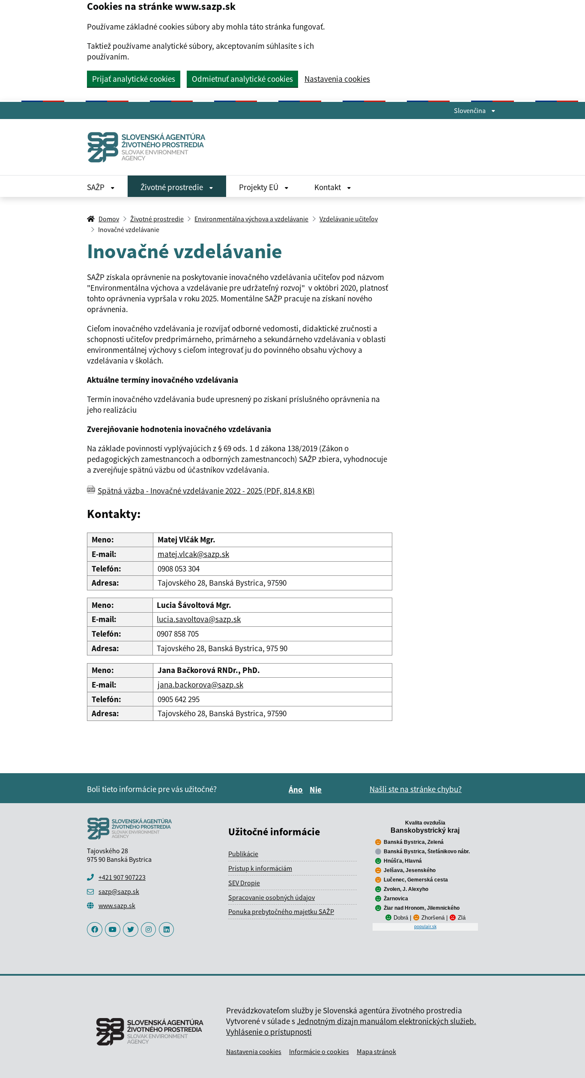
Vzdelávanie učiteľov (348, 218)
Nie (317, 789)
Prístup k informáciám (260, 868)
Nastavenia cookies (337, 79)
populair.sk (425, 926)
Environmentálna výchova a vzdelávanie (251, 218)
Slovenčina (470, 110)
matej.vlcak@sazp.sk (193, 554)
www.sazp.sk (116, 905)
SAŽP (96, 187)
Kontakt (328, 187)
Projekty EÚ (259, 187)
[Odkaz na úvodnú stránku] (150, 147)
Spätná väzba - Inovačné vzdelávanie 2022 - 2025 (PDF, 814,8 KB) (206, 490)
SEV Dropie (244, 882)
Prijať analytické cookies (133, 79)
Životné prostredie (172, 187)
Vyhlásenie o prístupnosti (269, 1032)
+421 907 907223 (122, 877)
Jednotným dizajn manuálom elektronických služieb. (386, 1021)
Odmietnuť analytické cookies (242, 79)
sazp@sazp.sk (118, 891)
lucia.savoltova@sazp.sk (199, 619)
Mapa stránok (376, 1051)
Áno (297, 789)
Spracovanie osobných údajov (271, 897)
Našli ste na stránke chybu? (416, 789)
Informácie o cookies (319, 1051)
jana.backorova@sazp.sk (200, 684)
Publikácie (243, 853)
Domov (108, 218)
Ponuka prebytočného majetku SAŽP (281, 911)
